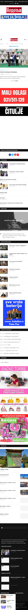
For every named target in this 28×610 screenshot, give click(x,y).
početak (1, 43)
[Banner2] (14, 404)
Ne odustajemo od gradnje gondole (17, 163)
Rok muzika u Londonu (5, 506)
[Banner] (14, 428)
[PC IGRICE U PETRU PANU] (3, 601)
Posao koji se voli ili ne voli (12, 350)
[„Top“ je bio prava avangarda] (4, 263)
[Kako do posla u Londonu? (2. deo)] (24, 492)
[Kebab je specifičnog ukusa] (4, 294)
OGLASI (16, 1)
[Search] (26, 39)
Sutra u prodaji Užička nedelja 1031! (12, 342)
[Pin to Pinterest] (15, 80)
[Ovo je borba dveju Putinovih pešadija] (4, 186)
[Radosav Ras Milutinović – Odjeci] (5, 579)
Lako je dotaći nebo (4, 474)
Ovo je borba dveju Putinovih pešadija (17, 184)
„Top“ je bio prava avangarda (15, 261)
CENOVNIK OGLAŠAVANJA (9, 1)
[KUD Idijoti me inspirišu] (4, 271)
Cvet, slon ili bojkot (14, 566)
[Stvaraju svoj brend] (4, 279)
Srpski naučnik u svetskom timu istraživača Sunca (11, 203)
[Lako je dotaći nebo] (24, 476)
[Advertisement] (14, 29)
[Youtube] (15, 3)
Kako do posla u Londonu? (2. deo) (8, 490)
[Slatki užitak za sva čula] (4, 287)
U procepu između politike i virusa (11, 347)
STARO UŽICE (22, 603)
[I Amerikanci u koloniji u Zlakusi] (4, 173)
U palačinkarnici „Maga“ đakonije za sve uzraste (18, 254)
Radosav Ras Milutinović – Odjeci (14, 220)
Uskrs (1, 339)
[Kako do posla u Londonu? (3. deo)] (24, 484)
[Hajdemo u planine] (24, 516)
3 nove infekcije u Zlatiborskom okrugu (12, 339)
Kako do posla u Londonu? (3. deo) (8, 482)
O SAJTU (1, 1)
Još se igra (2, 197)
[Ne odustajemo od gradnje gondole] (4, 165)
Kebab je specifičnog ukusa (15, 292)
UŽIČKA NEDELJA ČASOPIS (23, 1)
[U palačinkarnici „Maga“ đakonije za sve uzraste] (4, 255)
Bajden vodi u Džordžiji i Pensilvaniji (8, 179)
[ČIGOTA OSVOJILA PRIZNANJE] (14, 58)
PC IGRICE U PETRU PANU (10, 601)
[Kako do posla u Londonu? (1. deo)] (24, 500)
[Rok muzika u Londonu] (24, 508)
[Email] (17, 3)
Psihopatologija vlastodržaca (16, 593)
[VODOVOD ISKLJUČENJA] (3, 607)
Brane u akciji (10, 595)
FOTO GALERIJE (19, 605)
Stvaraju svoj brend (13, 277)
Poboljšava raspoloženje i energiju (11, 353)
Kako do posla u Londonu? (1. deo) (8, 498)
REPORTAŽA (15, 603)
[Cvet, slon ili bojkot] (5, 568)
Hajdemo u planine (4, 514)
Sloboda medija (3, 192)
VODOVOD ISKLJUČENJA (9, 606)
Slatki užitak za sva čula (14, 285)
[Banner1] (14, 380)
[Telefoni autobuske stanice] (5, 560)
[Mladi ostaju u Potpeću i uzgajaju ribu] (4, 247)
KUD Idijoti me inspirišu (14, 269)
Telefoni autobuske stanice (16, 558)
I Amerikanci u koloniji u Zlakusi (16, 171)
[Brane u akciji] (3, 596)
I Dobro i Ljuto (4, 469)
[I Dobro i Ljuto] (14, 458)
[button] (1, 221)
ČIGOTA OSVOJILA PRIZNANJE (8, 72)
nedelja (2, 74)
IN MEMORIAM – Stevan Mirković (12, 333)
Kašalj (9, 344)
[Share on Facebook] (12, 80)
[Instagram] (13, 3)
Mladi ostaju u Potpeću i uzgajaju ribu (17, 245)
